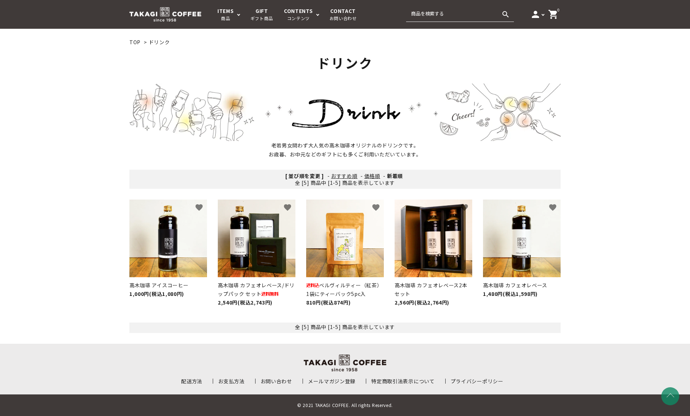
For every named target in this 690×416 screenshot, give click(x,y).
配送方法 (191, 381)
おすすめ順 (344, 175)
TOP (135, 42)
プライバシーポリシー (477, 381)
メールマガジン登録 (331, 381)
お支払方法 (231, 381)
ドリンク (159, 42)
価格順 (372, 175)
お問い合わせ (276, 381)
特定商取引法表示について (402, 381)
